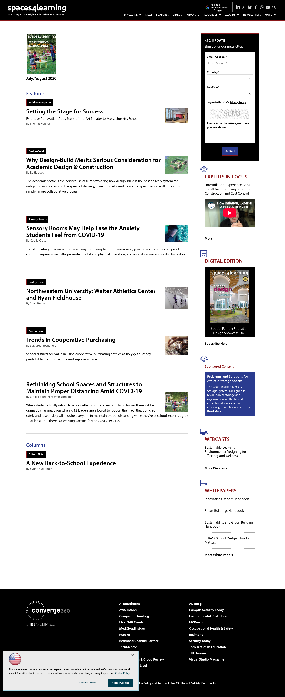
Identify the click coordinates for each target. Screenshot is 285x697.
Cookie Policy (142, 683)
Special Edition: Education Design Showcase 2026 (230, 330)
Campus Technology (134, 616)
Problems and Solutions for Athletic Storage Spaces (227, 378)
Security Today (200, 641)
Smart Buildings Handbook (224, 510)
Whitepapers (221, 490)
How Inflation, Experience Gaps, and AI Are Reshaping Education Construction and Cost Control (228, 189)
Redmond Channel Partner (138, 641)
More (268, 14)
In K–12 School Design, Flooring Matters (228, 540)
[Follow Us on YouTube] (268, 7)
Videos (177, 14)
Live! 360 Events (131, 622)
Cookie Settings (88, 682)
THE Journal (198, 653)
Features (162, 14)
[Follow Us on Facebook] (256, 7)
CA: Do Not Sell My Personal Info (197, 683)
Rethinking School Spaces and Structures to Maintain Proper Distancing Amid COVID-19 (84, 387)
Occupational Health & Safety (211, 628)
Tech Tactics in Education (207, 647)
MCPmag (196, 622)
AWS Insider (128, 610)
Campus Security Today (206, 610)
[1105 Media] (49, 645)
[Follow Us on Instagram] (262, 7)
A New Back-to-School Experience (71, 463)
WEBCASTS (217, 439)
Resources (210, 14)
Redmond (196, 634)
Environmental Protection (208, 616)
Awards (230, 14)
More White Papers (219, 554)
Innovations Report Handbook (227, 499)
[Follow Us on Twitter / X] (243, 7)
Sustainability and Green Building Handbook (229, 524)
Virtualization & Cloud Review (141, 659)
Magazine (131, 14)
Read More (214, 411)
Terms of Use (166, 683)
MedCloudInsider (132, 628)
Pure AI (124, 634)
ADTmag (195, 603)
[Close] (132, 655)
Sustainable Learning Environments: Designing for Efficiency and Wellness (225, 451)
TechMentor (128, 647)
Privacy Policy (238, 102)
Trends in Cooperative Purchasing (71, 339)
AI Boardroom (129, 603)
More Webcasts (216, 468)
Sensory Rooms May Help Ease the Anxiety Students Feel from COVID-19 (83, 231)
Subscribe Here (216, 343)
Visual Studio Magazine (206, 659)
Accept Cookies (120, 682)
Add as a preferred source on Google (220, 7)
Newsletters (252, 14)
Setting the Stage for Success (64, 111)
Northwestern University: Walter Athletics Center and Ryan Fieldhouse (90, 294)
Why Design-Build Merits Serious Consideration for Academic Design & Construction (93, 163)
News (149, 14)
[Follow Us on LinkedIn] (238, 7)
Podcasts (192, 14)
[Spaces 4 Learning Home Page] (37, 10)
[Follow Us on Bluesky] (250, 7)
